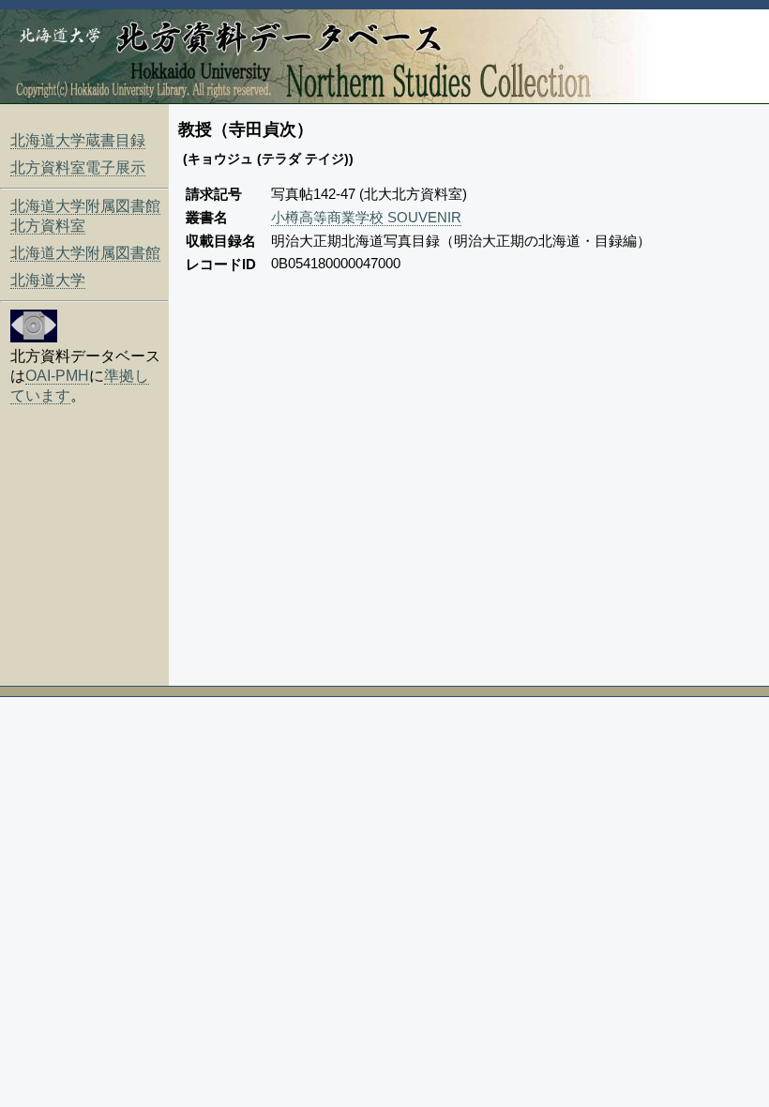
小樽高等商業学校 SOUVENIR (366, 217)
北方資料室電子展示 (77, 167)
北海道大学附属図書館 (85, 253)
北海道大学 (47, 280)
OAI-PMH (57, 376)
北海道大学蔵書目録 (77, 140)
